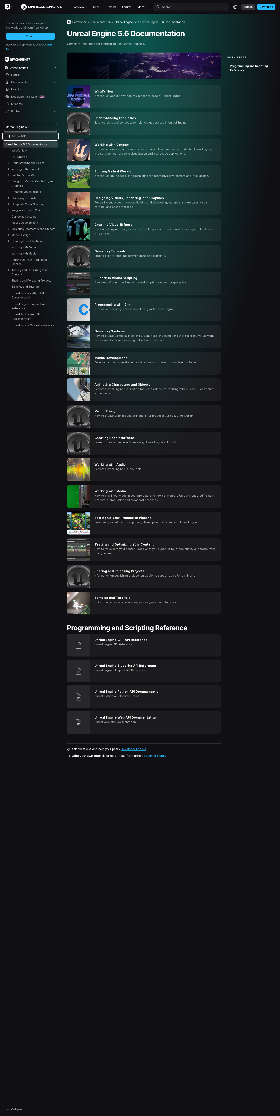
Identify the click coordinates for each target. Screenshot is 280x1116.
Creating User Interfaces (27, 241)
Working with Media (24, 253)
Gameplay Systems (24, 216)
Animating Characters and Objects (33, 229)
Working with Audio (24, 247)
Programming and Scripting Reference (249, 68)
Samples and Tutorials (26, 286)
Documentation (100, 22)
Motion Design (21, 235)
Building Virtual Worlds (26, 175)
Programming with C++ (26, 210)
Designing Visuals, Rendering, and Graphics (33, 183)
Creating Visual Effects (26, 191)
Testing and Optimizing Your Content (30, 272)
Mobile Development (25, 222)
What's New (19, 150)
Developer (79, 22)
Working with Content (25, 169)
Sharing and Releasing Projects (31, 280)
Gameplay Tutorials (24, 198)
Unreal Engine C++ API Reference (33, 325)
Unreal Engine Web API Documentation (26, 316)
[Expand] (8, 150)
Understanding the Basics (28, 162)
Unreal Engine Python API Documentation (28, 295)
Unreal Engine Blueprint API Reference (29, 306)
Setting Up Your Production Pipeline (29, 262)
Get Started (19, 156)
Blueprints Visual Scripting (28, 204)
